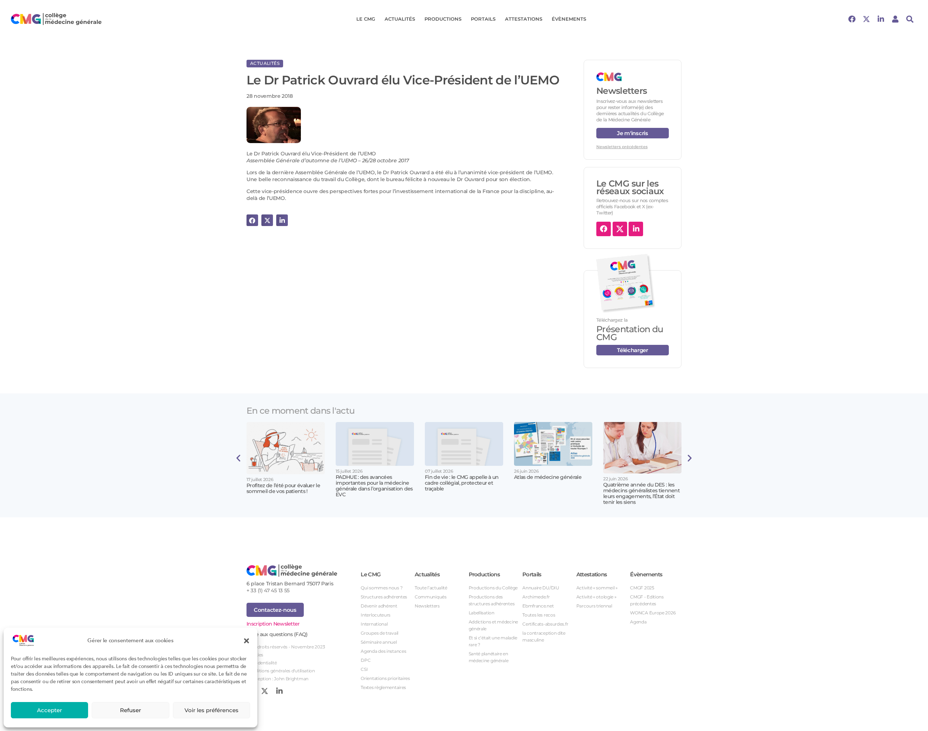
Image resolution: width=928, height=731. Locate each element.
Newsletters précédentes (621, 146)
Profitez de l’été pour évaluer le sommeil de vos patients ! (283, 488)
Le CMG (365, 19)
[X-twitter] (866, 19)
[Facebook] (852, 19)
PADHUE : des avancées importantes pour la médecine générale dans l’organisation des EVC (374, 486)
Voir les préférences (212, 710)
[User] (895, 19)
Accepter (49, 710)
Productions (442, 19)
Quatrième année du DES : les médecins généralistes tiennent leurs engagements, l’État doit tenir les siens (641, 493)
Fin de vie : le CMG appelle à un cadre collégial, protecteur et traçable (462, 483)
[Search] (910, 19)
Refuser (130, 710)
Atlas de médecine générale (547, 477)
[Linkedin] (881, 19)
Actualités (400, 19)
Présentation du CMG (629, 333)
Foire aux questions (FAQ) (277, 634)
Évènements (569, 19)
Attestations (523, 19)
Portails (483, 19)
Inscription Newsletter (273, 624)
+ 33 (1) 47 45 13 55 (268, 590)
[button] (246, 640)
